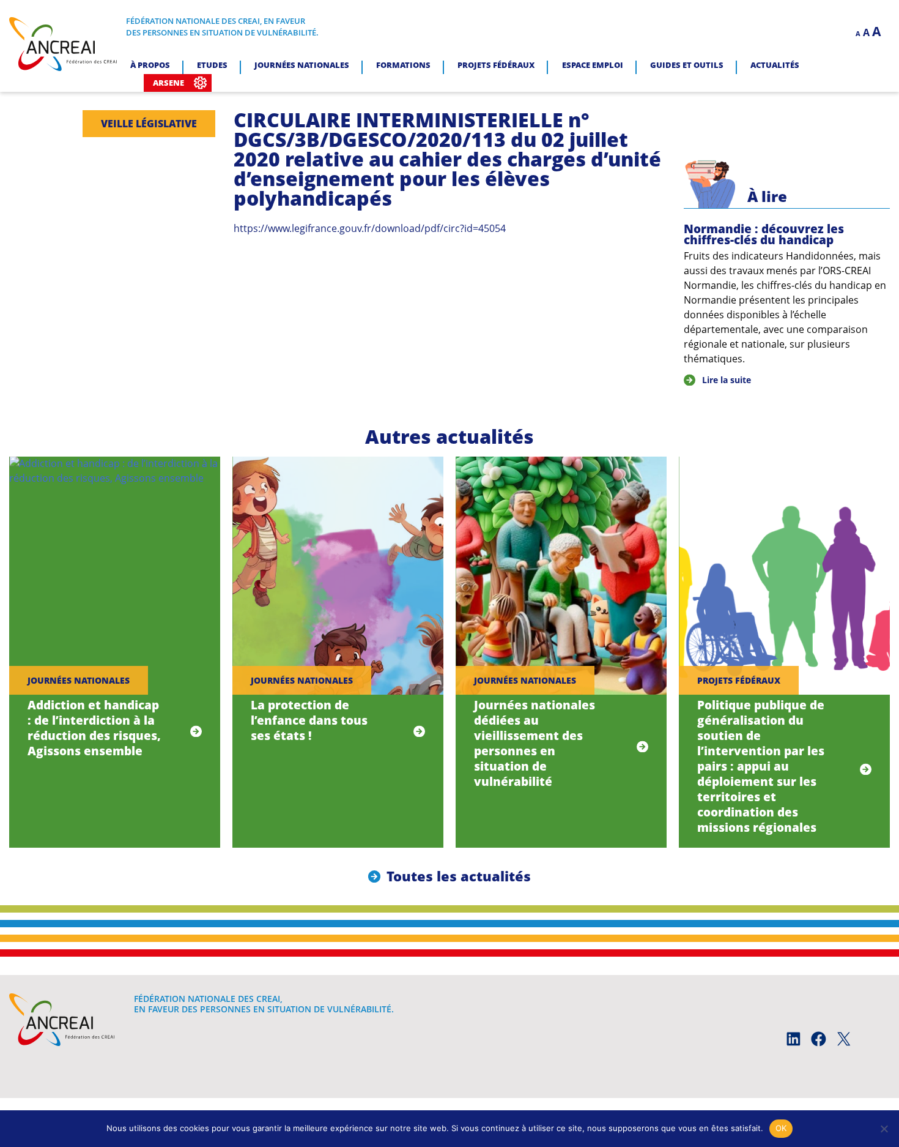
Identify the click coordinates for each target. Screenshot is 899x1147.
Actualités (774, 64)
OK (781, 1128)
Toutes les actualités (459, 876)
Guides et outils (686, 64)
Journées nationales (301, 64)
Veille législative (149, 123)
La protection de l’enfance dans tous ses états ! (309, 720)
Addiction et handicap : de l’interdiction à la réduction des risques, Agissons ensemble (94, 728)
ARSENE (168, 82)
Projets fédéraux (738, 680)
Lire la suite (726, 380)
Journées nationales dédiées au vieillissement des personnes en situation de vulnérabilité (534, 743)
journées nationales (79, 680)
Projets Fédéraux (496, 64)
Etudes (212, 64)
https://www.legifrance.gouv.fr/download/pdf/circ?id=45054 (370, 228)
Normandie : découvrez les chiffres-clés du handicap (764, 234)
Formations (403, 64)
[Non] (884, 1129)
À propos (150, 64)
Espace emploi (592, 64)
